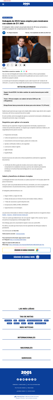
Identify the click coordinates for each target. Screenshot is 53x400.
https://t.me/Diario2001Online (18, 239)
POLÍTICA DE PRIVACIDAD (34, 384)
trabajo (30, 323)
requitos (16, 323)
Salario (9, 323)
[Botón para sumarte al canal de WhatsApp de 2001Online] (21, 71)
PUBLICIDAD (30, 387)
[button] (7, 65)
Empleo (24, 323)
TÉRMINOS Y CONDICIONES (19, 384)
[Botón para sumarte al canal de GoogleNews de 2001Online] (26, 256)
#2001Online (8, 320)
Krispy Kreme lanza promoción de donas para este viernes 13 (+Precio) (26, 105)
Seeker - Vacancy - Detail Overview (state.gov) (15, 215)
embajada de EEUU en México (34, 320)
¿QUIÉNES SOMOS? (21, 391)
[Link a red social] (18, 379)
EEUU (15, 320)
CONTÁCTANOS (31, 391)
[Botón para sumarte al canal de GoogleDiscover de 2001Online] (26, 250)
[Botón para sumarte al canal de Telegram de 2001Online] (24, 71)
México (46, 320)
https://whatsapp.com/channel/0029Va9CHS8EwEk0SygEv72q (26, 244)
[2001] (26, 4)
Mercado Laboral (7, 17)
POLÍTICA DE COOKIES (20, 387)
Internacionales (20, 233)
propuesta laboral (40, 323)
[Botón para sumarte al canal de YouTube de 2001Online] (26, 71)
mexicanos (22, 320)
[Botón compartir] (3, 65)
